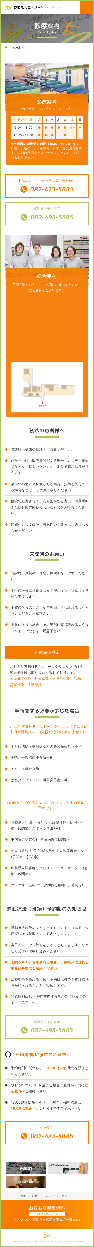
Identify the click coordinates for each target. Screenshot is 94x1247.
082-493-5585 (51, 217)
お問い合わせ (29, 1196)
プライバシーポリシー (59, 1196)
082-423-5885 (52, 189)
